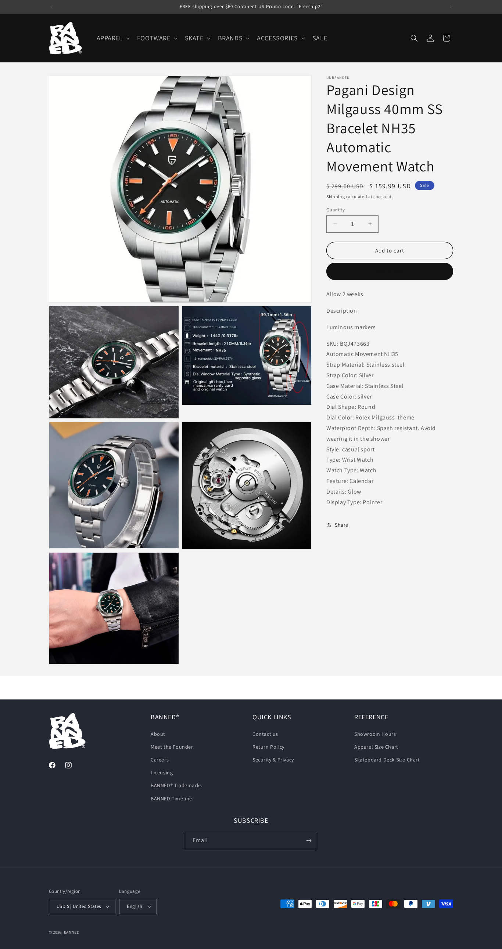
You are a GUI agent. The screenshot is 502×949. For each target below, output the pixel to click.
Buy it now (390, 271)
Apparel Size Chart (376, 746)
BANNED (72, 932)
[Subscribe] (309, 840)
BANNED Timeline (171, 798)
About (158, 734)
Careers (160, 759)
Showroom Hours (375, 734)
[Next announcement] (450, 7)
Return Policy (268, 746)
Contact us (265, 734)
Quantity (335, 209)
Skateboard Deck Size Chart (387, 759)
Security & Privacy (273, 759)
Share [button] (341, 524)
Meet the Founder (172, 746)
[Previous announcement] (51, 7)
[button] (112, 38)
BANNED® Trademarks (176, 785)
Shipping (335, 196)
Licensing (162, 772)
